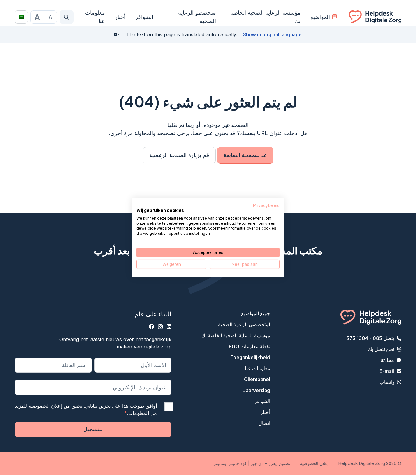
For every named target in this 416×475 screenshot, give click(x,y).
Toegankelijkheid (250, 357)
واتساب (387, 382)
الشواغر (144, 17)
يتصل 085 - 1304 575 (370, 338)
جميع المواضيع (255, 313)
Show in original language (272, 34)
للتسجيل (93, 429)
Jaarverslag (256, 390)
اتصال (264, 423)
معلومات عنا (95, 16)
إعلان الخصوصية (45, 406)
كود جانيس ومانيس (230, 463)
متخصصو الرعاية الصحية (197, 16)
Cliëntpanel (257, 379)
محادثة (387, 360)
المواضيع (320, 17)
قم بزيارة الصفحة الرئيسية (179, 155)
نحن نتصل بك (381, 349)
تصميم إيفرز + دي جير (270, 463)
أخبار (120, 17)
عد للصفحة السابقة (245, 155)
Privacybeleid (266, 205)
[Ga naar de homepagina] (375, 17)
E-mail (386, 371)
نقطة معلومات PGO (249, 346)
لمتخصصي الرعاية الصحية (244, 324)
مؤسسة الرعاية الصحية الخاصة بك (265, 16)
